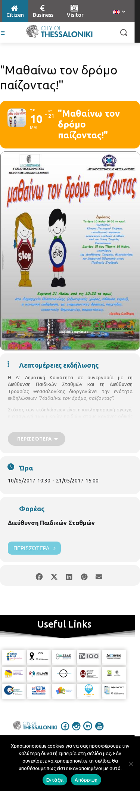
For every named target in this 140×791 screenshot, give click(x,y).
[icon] (65, 731)
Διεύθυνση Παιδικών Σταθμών (51, 522)
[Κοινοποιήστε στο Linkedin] (69, 575)
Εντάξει (55, 779)
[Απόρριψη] (130, 763)
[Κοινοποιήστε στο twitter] (54, 575)
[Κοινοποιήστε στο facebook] (39, 575)
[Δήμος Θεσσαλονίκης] (59, 31)
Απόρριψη (86, 779)
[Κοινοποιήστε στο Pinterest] (84, 575)
